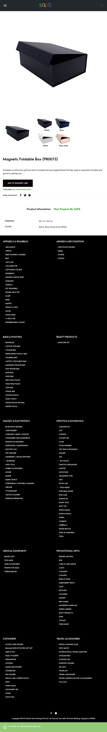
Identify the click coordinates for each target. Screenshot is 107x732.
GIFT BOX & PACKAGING (68, 449)
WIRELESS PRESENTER (14, 498)
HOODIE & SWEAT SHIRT (14, 277)
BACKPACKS (9, 343)
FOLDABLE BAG (11, 358)
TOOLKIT (62, 620)
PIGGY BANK (65, 487)
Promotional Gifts (23, 189)
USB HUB (8, 487)
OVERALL (9, 285)
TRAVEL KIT (63, 671)
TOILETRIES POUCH (12, 384)
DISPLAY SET (10, 652)
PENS (7, 682)
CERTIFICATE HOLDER (66, 247)
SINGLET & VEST (11, 307)
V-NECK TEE (10, 319)
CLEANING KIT (64, 427)
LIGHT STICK (10, 465)
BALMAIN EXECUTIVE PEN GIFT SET (19, 648)
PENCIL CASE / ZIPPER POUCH (17, 678)
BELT (7, 258)
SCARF (8, 296)
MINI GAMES (63, 602)
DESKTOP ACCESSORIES (14, 442)
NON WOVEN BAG (12, 369)
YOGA (61, 536)
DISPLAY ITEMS (64, 579)
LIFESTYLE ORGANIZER (68, 465)
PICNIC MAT (63, 483)
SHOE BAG (9, 373)
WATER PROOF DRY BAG (15, 403)
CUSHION (62, 434)
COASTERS (63, 572)
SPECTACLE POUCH (12, 380)
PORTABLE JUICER (66, 491)
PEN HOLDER (10, 674)
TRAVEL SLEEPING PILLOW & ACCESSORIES (75, 678)
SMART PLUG (64, 503)
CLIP (60, 431)
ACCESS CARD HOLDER (14, 644)
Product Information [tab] (39, 209)
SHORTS (8, 304)
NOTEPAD (9, 663)
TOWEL (62, 518)
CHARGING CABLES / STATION (17, 434)
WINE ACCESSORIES (66, 533)
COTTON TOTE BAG (12, 346)
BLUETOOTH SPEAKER (13, 427)
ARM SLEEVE (10, 247)
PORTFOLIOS (10, 686)
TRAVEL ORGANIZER (67, 674)
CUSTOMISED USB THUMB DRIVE (17, 438)
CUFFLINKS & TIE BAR (13, 270)
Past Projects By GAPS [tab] (67, 209)
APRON (8, 251)
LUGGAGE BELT (65, 656)
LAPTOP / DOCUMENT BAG (15, 361)
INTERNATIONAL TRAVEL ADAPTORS (73, 652)
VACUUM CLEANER (12, 495)
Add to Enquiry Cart (18, 183)
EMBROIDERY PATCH (67, 583)
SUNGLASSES (10, 315)
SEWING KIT (63, 499)
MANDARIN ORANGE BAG (15, 365)
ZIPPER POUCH (11, 406)
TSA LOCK (63, 682)
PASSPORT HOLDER (66, 663)
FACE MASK (8, 560)
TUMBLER (62, 521)
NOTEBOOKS (10, 671)
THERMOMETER (10, 572)
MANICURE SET (64, 343)
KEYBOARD (10, 461)
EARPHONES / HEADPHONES (16, 446)
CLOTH (61, 568)
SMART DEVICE (11, 480)
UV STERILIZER (11, 491)
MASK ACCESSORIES (12, 564)
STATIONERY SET (11, 690)
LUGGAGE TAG (64, 659)
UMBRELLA (63, 525)
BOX (60, 560)
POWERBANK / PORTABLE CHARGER (19, 483)
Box (14, 189)
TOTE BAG (9, 388)
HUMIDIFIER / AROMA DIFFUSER (17, 457)
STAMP (8, 693)
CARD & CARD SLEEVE (67, 564)
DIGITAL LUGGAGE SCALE (68, 644)
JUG (60, 457)
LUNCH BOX (63, 472)
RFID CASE (63, 495)
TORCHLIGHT (64, 624)
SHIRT (7, 300)
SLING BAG (9, 376)
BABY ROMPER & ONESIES (15, 255)
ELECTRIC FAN (11, 449)
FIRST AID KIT (64, 648)
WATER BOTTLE (65, 529)
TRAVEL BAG (10, 391)
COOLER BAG (10, 350)
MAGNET (62, 598)
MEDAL (60, 251)
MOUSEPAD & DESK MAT (68, 605)
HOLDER (62, 453)
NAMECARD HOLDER (13, 667)
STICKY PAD (9, 697)
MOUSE (8, 472)
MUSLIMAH (9, 281)
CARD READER (11, 431)
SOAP (61, 617)
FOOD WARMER (65, 446)
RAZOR (8, 476)
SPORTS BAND (64, 510)
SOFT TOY (63, 506)
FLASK (61, 442)
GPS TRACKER (10, 453)
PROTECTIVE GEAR (11, 568)
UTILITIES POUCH (12, 395)
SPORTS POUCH (65, 514)
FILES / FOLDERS (11, 656)
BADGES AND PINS (66, 557)
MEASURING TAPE (66, 476)
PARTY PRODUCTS (66, 613)
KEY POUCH (64, 461)
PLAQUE (61, 255)
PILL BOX (62, 667)
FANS (61, 587)
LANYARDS (63, 594)
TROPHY (61, 258)
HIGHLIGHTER (10, 659)
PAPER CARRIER (65, 609)
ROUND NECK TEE (12, 292)
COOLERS (63, 575)
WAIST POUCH (10, 399)
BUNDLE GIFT (9, 557)
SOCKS (8, 311)
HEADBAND (9, 273)
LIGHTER (62, 468)
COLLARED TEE (11, 266)
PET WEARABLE (11, 288)
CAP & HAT (9, 262)
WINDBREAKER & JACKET (15, 322)
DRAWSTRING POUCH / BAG (16, 354)
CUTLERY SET (64, 438)
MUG (61, 480)
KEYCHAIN (63, 590)
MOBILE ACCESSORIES (13, 468)
